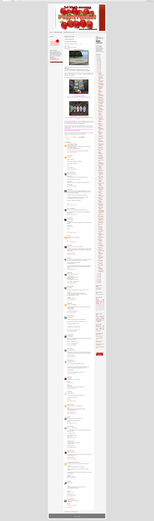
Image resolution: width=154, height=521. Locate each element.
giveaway (68, 138)
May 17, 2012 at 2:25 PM (71, 331)
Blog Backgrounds (99, 354)
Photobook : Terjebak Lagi (100, 195)
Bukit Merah (97, 317)
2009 (98, 282)
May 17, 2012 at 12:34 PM (71, 232)
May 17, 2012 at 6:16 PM (71, 373)
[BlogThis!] (80, 137)
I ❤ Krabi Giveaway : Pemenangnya (101, 108)
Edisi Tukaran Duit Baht (100, 263)
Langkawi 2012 (99, 301)
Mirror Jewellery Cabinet (100, 237)
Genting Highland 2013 (99, 294)
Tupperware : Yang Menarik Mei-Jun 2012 (100, 163)
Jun (99, 70)
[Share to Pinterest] (83, 137)
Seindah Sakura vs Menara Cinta (100, 258)
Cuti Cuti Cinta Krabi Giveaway (100, 192)
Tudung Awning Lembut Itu (100, 136)
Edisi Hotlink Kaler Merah (100, 156)
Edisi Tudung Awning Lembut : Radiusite (100, 167)
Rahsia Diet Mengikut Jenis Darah (101, 234)
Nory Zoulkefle (70, 315)
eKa (68, 481)
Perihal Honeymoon (99, 336)
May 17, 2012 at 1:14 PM (71, 254)
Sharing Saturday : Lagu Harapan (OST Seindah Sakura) (101, 212)
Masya (68, 245)
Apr (99, 273)
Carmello (69, 348)
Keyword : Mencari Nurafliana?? (100, 153)
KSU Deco (98, 289)
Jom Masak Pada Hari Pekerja (101, 271)
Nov (99, 63)
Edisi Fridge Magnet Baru (100, 98)
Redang (97, 303)
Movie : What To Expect (101, 150)
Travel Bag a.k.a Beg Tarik (101, 170)
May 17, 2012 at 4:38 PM (71, 356)
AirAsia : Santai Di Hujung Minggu (100, 208)
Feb (99, 276)
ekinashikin (69, 404)
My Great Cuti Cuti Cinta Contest (99, 341)
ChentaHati (69, 334)
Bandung (98, 325)
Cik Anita (69, 217)
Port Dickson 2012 (100, 307)
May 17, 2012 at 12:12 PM (71, 186)
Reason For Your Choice (101, 139)
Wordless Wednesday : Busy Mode (100, 268)
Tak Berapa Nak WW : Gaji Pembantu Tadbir (100, 88)
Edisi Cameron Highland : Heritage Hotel (101, 118)
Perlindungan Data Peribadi (100, 106)
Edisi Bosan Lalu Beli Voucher (101, 100)
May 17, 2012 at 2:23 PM (71, 312)
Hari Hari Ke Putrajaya (100, 111)
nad (68, 235)
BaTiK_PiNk (69, 286)
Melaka (101, 328)
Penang (103, 320)
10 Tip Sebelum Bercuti (100, 232)
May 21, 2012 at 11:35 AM (71, 458)
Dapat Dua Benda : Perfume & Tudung (101, 145)
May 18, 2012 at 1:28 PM (71, 413)
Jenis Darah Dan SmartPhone (101, 222)
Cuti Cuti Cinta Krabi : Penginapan (100, 198)
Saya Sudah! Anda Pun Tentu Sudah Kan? (100, 78)
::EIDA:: (68, 189)
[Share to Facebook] (82, 137)
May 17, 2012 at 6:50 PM (71, 388)
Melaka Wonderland (101, 306)
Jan (99, 277)
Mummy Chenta (70, 172)
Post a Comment (69, 507)
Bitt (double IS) (70, 499)
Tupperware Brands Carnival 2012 (100, 74)
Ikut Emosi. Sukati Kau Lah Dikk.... (100, 240)
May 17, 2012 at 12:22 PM (71, 214)
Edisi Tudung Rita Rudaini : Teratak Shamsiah (101, 184)
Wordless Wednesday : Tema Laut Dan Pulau (101, 129)
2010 (98, 281)
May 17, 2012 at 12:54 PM (71, 241)
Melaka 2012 (99, 302)
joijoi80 (68, 391)
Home (51, 32)
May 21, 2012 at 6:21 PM (71, 495)
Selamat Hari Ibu (101, 214)
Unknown (69, 155)
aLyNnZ (68, 272)
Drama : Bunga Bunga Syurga (101, 216)
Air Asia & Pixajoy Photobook (100, 201)
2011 (98, 279)
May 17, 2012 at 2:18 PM (71, 299)
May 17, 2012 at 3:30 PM (71, 345)
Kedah (97, 328)
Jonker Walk (99, 305)
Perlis (97, 329)
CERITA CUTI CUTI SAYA (69, 32)
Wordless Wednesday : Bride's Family (101, 95)
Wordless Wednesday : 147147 (100, 91)
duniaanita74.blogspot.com (72, 462)
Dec (99, 61)
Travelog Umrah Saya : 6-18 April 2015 (100, 344)
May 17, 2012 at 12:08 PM (71, 152)
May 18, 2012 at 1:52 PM (71, 423)
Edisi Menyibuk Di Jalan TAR (100, 245)
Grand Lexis (102, 304)
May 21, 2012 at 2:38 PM (71, 477)
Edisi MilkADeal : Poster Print (101, 158)
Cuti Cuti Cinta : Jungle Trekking (100, 180)
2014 (98, 57)
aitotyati (68, 303)
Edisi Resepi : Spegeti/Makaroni (101, 141)
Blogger (79, 516)
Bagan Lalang (99, 316)
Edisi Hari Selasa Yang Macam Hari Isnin (101, 103)
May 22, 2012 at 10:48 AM (71, 505)
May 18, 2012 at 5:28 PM (71, 437)
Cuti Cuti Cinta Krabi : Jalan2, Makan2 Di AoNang (101, 188)
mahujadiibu (69, 360)
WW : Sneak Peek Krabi (100, 227)
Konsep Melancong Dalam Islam (100, 253)
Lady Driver (100, 255)
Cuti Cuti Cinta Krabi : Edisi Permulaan (100, 204)
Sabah (98, 321)
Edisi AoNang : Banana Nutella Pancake (101, 219)
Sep (99, 66)
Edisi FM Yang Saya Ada (100, 261)
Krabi (97, 299)
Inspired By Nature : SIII (100, 248)
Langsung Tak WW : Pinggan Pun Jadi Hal (101, 84)
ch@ (68, 257)
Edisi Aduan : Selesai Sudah (101, 250)
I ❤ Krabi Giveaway (100, 121)
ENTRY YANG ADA (58, 32)
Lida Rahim (69, 450)
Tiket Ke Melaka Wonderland (101, 81)
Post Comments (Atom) (73, 511)
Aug (99, 67)
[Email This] (79, 137)
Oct (99, 64)
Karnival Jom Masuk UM (100, 148)
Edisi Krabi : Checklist (100, 243)
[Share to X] (81, 137)
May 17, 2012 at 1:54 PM (71, 269)
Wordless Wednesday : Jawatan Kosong (100, 133)
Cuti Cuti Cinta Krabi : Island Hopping (100, 177)
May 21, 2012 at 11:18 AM (71, 447)
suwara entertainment (71, 144)
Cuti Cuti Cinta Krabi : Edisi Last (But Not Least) (100, 173)
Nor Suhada (69, 426)
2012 (98, 60)
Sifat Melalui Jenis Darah (100, 229)
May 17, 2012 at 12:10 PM (71, 169)
